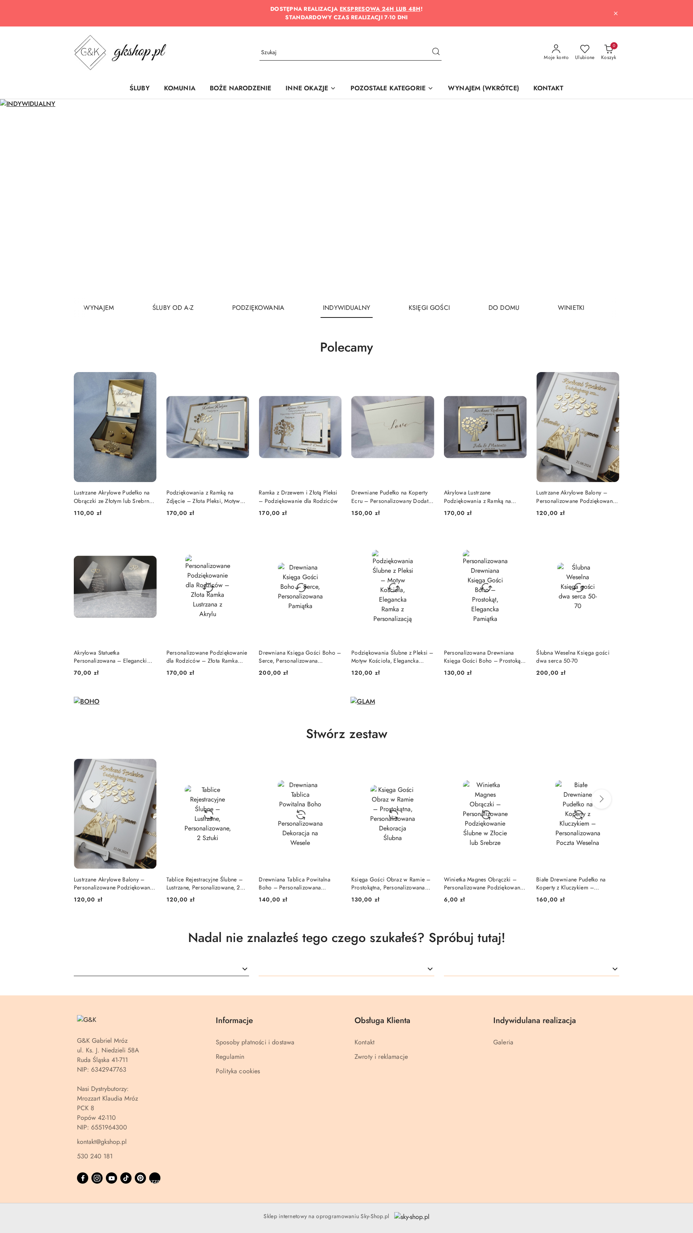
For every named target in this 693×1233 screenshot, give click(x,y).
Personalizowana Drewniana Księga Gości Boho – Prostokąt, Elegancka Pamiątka (484, 657)
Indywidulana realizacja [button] (534, 1020)
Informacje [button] (234, 1020)
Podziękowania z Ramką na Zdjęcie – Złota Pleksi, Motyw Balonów (203, 496)
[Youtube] (111, 1178)
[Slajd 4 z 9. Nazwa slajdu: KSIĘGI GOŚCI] (346, 198)
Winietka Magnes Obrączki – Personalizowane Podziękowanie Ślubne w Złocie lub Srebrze (391, 883)
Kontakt (365, 1042)
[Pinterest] (140, 1178)
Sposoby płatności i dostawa (255, 1042)
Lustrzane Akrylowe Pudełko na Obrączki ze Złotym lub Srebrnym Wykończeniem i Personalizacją (115, 496)
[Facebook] (82, 1178)
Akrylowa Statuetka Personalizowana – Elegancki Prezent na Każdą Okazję (110, 657)
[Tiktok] (126, 1178)
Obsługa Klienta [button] (382, 1020)
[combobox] (161, 969)
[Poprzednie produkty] (91, 799)
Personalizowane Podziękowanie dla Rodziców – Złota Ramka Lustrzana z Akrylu (206, 657)
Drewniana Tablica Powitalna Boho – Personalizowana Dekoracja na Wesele (202, 883)
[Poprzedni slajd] (17, 198)
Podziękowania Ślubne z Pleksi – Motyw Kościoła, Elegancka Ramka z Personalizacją (392, 657)
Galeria (503, 1042)
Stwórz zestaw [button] (346, 733)
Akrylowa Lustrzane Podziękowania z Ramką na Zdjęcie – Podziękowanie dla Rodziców (480, 496)
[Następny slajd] (675, 198)
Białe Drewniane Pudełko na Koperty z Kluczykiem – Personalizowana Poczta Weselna (485, 883)
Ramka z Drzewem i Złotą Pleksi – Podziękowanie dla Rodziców (298, 496)
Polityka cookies (238, 1071)
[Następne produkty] (601, 799)
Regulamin (230, 1056)
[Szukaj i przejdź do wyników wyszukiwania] (436, 53)
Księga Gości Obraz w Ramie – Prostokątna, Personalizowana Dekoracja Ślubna (298, 883)
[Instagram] (97, 1178)
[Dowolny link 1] (154, 1178)
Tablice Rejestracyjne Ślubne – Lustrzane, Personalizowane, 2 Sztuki (112, 883)
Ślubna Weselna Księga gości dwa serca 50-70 (573, 657)
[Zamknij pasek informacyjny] (615, 13)
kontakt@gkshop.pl (102, 1141)
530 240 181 (95, 1156)
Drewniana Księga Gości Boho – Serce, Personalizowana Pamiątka (300, 657)
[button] (310, 89)
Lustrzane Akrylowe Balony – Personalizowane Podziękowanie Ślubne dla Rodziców (576, 496)
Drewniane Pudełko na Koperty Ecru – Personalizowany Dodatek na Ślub (392, 496)
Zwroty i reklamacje (381, 1056)
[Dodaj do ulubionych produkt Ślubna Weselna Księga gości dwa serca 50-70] (610, 541)
